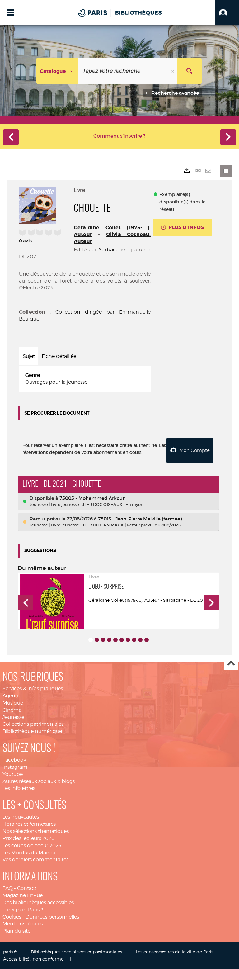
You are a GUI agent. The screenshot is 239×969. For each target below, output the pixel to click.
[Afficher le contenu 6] (122, 640)
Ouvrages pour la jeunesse (56, 382)
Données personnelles (52, 917)
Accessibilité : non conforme (33, 959)
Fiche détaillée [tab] (59, 356)
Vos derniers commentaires (35, 859)
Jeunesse (13, 717)
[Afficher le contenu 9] (140, 640)
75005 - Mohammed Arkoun (92, 498)
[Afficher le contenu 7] (128, 640)
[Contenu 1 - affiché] (90, 640)
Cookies (11, 917)
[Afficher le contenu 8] (134, 640)
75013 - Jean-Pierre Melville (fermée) (140, 519)
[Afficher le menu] (10, 12)
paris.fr (10, 951)
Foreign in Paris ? (22, 910)
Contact (26, 888)
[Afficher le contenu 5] (115, 640)
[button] (227, 12)
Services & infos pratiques (32, 688)
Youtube (12, 774)
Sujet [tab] (29, 356)
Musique (12, 703)
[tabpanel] (84, 379)
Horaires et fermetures (29, 824)
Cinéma (11, 710)
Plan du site (16, 931)
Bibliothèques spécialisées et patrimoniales (76, 951)
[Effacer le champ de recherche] (173, 71)
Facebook (14, 760)
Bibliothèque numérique (32, 731)
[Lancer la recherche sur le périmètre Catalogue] (189, 71)
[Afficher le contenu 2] (97, 640)
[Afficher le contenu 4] (109, 640)
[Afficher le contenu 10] (146, 640)
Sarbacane (112, 250)
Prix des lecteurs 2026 (28, 838)
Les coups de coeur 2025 (31, 845)
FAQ (7, 888)
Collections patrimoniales (32, 724)
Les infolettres (18, 788)
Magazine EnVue (22, 895)
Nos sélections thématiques (35, 831)
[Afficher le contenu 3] (103, 640)
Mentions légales (22, 924)
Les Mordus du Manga (28, 853)
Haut (231, 663)
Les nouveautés (20, 817)
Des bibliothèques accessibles (38, 902)
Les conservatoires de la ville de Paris (174, 951)
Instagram (14, 767)
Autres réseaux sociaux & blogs (38, 781)
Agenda (11, 696)
